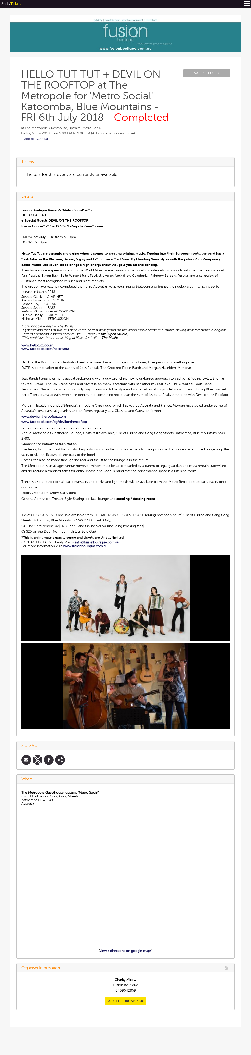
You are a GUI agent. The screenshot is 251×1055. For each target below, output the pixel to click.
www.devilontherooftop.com (43, 416)
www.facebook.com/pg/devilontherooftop (54, 422)
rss (226, 968)
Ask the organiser (125, 1001)
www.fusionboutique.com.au (85, 546)
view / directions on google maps (125, 951)
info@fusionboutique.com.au (97, 542)
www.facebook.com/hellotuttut (45, 349)
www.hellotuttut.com (37, 345)
